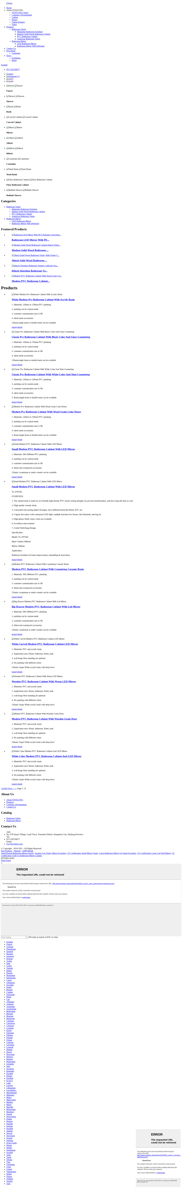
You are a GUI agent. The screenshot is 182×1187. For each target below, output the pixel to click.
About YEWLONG (14, 800)
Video (14, 24)
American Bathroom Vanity (28, 39)
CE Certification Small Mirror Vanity (82, 853)
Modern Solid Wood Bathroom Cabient (33, 34)
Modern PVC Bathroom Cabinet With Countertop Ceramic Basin (48, 569)
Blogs (14, 60)
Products (10, 27)
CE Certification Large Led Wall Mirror (154, 853)
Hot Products (6, 851)
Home (9, 8)
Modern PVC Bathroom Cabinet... (31, 281)
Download (10, 51)
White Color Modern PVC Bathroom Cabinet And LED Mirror (46, 756)
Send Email (6, 860)
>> (15, 788)
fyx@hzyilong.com (14, 844)
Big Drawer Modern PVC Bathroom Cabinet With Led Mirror (46, 606)
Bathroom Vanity (19, 29)
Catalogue (16, 53)
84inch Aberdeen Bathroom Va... (30, 270)
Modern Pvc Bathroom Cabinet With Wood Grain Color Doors (46, 411)
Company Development (22, 15)
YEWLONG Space (20, 12)
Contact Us (11, 48)
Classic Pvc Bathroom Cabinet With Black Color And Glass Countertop (51, 337)
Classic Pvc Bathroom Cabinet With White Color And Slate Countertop (51, 374)
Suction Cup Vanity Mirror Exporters (50, 853)
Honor (14, 20)
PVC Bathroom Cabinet (27, 36)
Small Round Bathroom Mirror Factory (17, 853)
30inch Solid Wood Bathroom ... (29, 260)
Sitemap (17, 851)
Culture (15, 17)
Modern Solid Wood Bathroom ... (30, 250)
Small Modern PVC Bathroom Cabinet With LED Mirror (43, 449)
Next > (10, 788)
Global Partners (18, 22)
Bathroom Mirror (19, 41)
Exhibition (16, 58)
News (8, 56)
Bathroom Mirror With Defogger (31, 46)
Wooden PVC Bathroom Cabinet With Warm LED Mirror (44, 681)
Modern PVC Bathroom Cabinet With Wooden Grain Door (44, 718)
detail (20, 327)
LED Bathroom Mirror (26, 44)
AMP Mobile (27, 851)
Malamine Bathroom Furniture (30, 32)
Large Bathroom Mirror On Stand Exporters (117, 853)
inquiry (15, 327)
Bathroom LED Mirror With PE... (30, 239)
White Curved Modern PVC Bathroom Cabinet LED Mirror (45, 644)
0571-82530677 (13, 69)
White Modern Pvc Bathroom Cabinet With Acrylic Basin (43, 299)
